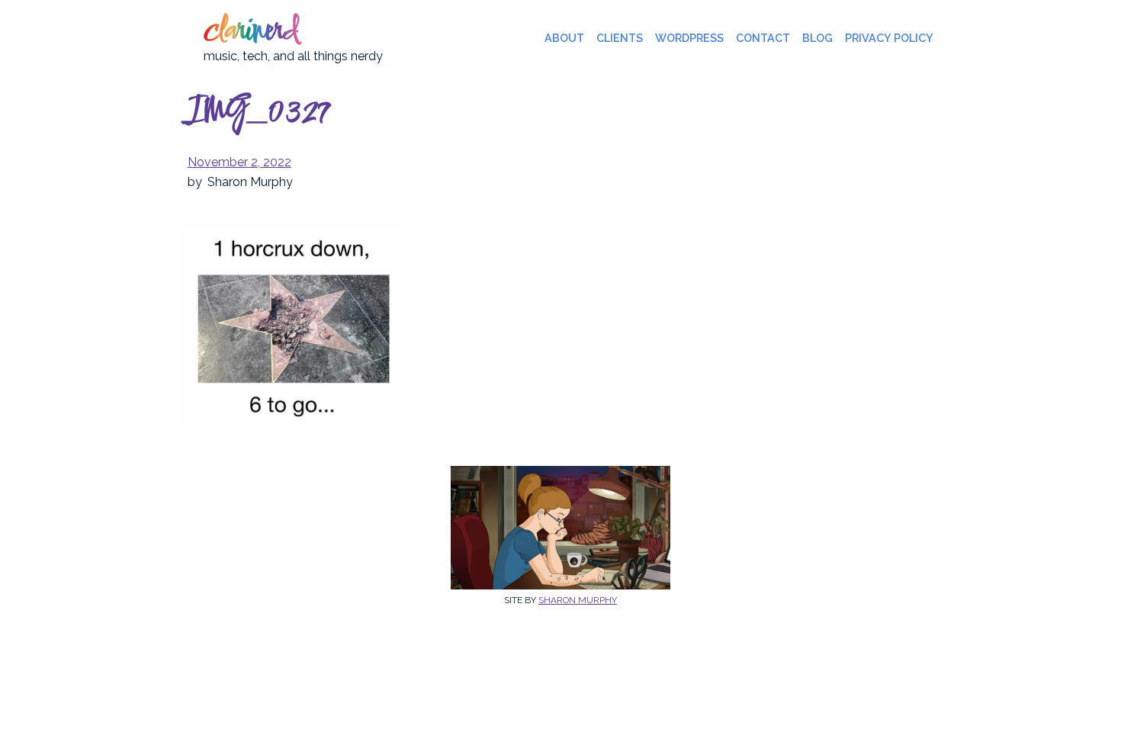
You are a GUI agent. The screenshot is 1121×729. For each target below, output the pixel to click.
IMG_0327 (258, 113)
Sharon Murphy (577, 600)
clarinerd (251, 32)
